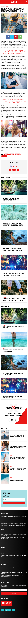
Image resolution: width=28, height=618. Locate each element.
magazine (11, 154)
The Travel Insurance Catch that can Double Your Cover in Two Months (14, 299)
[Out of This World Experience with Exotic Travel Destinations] (14, 187)
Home (2, 6)
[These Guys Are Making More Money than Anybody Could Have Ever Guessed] (5, 446)
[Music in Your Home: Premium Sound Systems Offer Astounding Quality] (5, 435)
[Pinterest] (16, 37)
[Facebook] (8, 37)
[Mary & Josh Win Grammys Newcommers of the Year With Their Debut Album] (5, 468)
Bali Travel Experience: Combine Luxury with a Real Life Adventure (13, 249)
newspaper (17, 154)
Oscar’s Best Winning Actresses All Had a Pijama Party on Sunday (14, 519)
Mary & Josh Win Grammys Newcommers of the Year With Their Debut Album (18, 468)
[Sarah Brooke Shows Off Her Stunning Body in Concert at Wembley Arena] (5, 457)
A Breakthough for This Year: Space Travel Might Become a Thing (13, 274)
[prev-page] (2, 486)
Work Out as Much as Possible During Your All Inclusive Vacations (13, 224)
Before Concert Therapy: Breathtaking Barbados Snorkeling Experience (17, 479)
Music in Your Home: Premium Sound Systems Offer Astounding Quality (17, 436)
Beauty (4, 297)
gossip (6, 154)
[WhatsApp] (20, 37)
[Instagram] (13, 170)
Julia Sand (15, 166)
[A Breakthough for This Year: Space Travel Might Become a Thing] (14, 262)
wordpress (4, 156)
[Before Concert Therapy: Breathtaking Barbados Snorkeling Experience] (5, 479)
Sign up (14, 502)
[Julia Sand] (11, 166)
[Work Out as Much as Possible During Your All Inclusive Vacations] (14, 212)
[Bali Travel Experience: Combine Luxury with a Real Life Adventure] (14, 237)
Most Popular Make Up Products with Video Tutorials (11, 558)
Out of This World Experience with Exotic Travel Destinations (13, 199)
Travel (6, 6)
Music (11, 455)
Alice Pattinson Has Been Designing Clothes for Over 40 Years (13, 523)
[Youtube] (18, 170)
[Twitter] (12, 37)
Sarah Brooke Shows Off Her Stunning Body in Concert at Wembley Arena (17, 458)
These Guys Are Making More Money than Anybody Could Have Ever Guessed (18, 447)
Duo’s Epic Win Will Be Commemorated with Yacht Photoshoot (13, 525)
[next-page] (4, 486)
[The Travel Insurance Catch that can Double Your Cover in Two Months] (14, 287)
